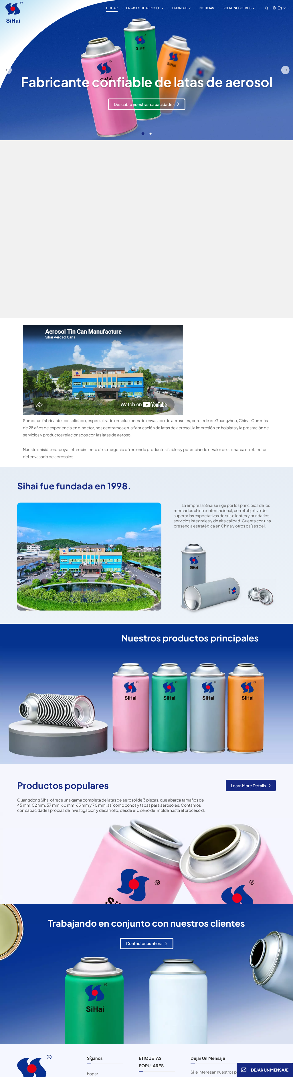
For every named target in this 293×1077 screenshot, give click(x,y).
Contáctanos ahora (144, 943)
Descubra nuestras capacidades (144, 112)
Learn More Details (248, 785)
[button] (143, 134)
